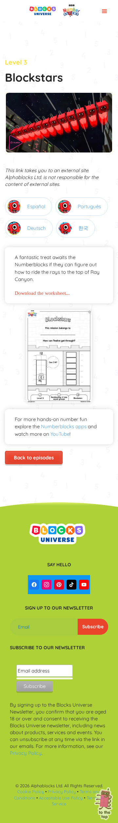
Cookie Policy (30, 791)
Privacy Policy (26, 753)
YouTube (59, 434)
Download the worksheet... (42, 293)
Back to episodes (34, 457)
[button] (104, 11)
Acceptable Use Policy (61, 797)
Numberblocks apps (64, 426)
